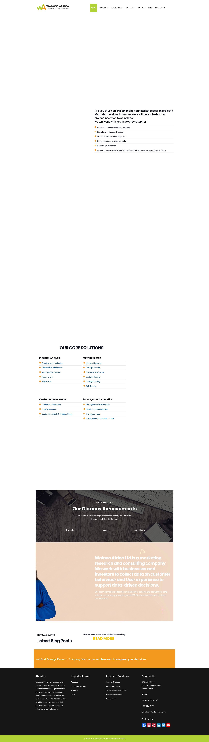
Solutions (116, 8)
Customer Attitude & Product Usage (57, 414)
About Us (102, 8)
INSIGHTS (74, 690)
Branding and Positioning (52, 363)
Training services (93, 414)
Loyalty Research (49, 409)
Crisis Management (113, 686)
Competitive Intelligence (52, 368)
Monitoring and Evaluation (97, 409)
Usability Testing (93, 377)
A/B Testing (91, 386)
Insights (142, 8)
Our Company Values (78, 686)
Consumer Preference (95, 372)
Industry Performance (51, 372)
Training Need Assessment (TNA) (100, 418)
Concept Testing (93, 368)
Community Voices (113, 682)
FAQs (150, 8)
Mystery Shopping (93, 363)
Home (93, 8)
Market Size (46, 381)
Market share (47, 377)
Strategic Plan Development (98, 405)
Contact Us (160, 8)
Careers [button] (129, 8)
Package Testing (93, 381)
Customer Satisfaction (51, 405)
